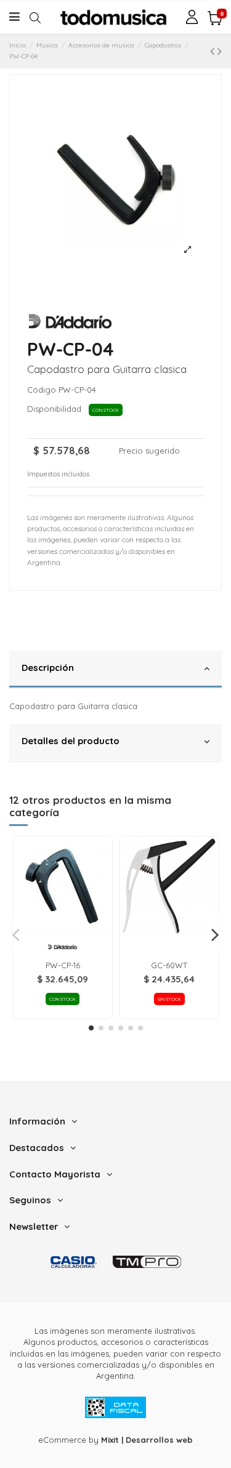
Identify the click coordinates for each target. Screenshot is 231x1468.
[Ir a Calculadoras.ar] (74, 1262)
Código (41, 390)
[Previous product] (213, 50)
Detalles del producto (71, 741)
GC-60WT (169, 965)
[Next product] (219, 50)
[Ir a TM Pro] (147, 1262)
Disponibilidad (56, 409)
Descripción (48, 667)
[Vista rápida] (62, 933)
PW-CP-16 (63, 965)
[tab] (115, 670)
